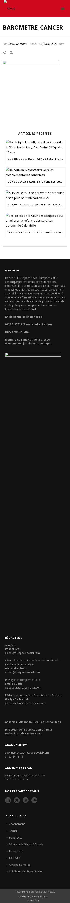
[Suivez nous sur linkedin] (8, 800)
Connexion (33, 900)
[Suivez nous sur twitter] (17, 800)
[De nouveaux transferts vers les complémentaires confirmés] (35, 172)
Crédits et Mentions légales (25, 871)
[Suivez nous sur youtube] (26, 800)
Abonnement (17, 824)
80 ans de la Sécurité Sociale (26, 844)
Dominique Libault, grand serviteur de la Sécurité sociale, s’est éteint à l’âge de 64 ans (36, 159)
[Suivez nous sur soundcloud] (34, 800)
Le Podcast (16, 851)
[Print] (13, 52)
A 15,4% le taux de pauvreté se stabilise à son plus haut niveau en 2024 (36, 204)
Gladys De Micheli (18, 44)
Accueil (13, 831)
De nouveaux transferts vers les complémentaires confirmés (36, 181)
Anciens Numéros (19, 864)
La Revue (14, 858)
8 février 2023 (49, 44)
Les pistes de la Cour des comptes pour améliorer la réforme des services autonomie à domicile (36, 232)
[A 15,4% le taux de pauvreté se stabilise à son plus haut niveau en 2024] (35, 195)
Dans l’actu (15, 837)
